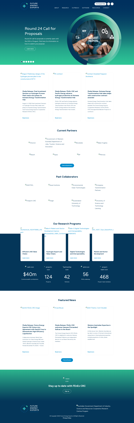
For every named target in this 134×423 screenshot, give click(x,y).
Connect (106, 8)
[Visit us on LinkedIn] (112, 3)
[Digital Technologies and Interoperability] (79, 238)
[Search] (112, 8)
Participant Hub (100, 4)
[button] (21, 62)
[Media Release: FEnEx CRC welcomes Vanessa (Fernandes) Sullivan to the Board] (67, 314)
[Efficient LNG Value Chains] (31, 238)
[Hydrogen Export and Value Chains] (55, 238)
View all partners (67, 165)
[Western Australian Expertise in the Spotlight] (99, 314)
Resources (96, 8)
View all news (67, 360)
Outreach (75, 8)
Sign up (67, 391)
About (56, 8)
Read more (25, 118)
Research (65, 8)
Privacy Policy (67, 418)
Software (85, 8)
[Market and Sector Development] (103, 238)
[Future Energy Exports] (29, 6)
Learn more (30, 49)
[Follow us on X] (108, 3)
